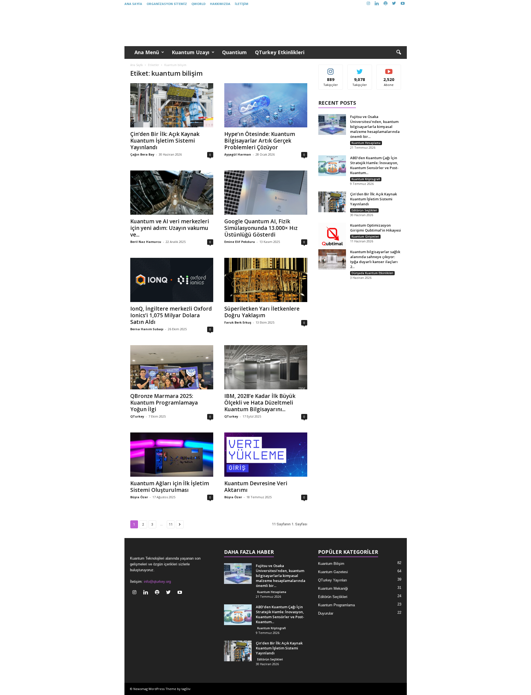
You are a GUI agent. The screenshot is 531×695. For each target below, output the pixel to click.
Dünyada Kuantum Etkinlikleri (372, 273)
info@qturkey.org (157, 581)
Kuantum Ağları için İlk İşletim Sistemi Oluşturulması (169, 487)
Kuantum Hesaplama (366, 143)
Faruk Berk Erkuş (237, 322)
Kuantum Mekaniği (333, 588)
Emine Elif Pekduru (239, 242)
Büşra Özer (139, 497)
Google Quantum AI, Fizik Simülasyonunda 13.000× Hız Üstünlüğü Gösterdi (261, 228)
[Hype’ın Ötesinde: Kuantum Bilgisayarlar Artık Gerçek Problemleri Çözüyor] (265, 105)
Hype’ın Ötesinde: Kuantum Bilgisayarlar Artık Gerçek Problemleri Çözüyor (259, 140)
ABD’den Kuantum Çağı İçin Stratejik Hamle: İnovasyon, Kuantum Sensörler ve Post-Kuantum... (374, 165)
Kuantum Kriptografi (366, 179)
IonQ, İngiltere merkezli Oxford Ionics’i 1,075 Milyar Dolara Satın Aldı (171, 315)
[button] (398, 52)
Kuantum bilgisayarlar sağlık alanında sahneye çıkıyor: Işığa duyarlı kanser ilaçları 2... (375, 259)
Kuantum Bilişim (331, 564)
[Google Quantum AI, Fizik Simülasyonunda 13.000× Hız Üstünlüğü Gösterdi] (265, 193)
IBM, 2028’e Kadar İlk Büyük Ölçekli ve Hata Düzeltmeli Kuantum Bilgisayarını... (259, 402)
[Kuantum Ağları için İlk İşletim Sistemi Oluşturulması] (171, 454)
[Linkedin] (377, 3)
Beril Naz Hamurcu (145, 242)
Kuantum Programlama (336, 605)
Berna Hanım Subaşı (146, 329)
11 (171, 524)
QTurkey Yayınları (332, 580)
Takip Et (331, 69)
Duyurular (325, 613)
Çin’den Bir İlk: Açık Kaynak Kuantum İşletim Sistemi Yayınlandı (164, 140)
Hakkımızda (220, 4)
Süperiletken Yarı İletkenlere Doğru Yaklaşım (262, 312)
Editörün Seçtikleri (364, 210)
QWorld (198, 4)
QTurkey (137, 416)
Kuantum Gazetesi (333, 572)
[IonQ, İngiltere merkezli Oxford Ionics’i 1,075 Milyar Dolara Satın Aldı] (171, 280)
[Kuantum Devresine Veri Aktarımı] (265, 454)
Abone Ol (389, 69)
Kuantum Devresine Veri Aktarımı (255, 487)
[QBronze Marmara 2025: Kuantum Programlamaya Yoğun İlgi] (171, 367)
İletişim (241, 4)
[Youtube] (402, 3)
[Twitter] (394, 3)
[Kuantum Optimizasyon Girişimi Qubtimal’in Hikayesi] (332, 236)
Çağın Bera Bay (142, 154)
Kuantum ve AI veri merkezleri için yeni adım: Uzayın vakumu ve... (169, 228)
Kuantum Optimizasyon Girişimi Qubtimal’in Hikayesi (375, 228)
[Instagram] (368, 3)
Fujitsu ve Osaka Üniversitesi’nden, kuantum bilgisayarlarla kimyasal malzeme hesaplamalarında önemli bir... (375, 126)
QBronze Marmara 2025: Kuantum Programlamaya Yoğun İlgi (164, 402)
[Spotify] (385, 3)
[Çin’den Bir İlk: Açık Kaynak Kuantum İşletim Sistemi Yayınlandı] (171, 105)
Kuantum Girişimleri (365, 236)
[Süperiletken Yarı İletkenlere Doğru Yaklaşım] (265, 280)
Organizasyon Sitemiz (167, 4)
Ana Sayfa (133, 4)
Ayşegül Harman (237, 154)
